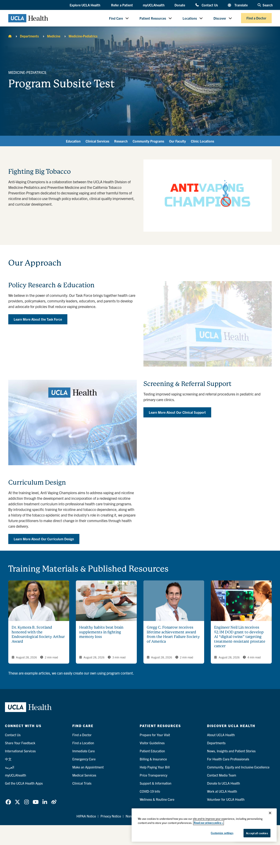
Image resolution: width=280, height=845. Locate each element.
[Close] (270, 812)
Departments (29, 36)
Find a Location (83, 743)
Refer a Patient (122, 5)
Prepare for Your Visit (155, 735)
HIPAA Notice (86, 816)
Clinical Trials (81, 783)
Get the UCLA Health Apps (24, 783)
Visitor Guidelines (152, 743)
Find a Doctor (256, 18)
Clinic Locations (202, 141)
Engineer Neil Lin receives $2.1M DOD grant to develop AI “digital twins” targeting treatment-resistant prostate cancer (239, 636)
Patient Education (152, 751)
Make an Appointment (88, 767)
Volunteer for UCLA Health (226, 799)
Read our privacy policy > (208, 823)
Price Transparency (153, 775)
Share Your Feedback (20, 743)
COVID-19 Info (150, 791)
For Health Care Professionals (228, 759)
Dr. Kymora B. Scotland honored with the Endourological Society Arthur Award (38, 634)
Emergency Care (84, 759)
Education (73, 141)
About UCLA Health (221, 735)
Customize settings (222, 833)
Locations (190, 18)
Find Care (116, 18)
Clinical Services (97, 141)
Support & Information (155, 783)
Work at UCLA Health (222, 791)
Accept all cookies (257, 833)
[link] (8, 802)
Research (121, 141)
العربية (9, 767)
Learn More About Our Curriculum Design (44, 539)
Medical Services (84, 775)
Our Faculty (177, 141)
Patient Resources (152, 18)
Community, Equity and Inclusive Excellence (238, 767)
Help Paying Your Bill (155, 767)
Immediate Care (83, 751)
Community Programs (148, 141)
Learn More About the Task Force (38, 319)
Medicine (53, 36)
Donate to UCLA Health (223, 783)
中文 (8, 759)
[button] (85, 5)
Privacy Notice (111, 816)
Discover (219, 18)
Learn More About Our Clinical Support (177, 412)
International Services (20, 751)
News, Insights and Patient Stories (231, 751)
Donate (180, 5)
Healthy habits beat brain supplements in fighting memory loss (101, 632)
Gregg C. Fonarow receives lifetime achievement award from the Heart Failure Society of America (173, 634)
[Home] (10, 36)
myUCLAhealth (154, 5)
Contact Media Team (221, 775)
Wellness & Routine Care (157, 799)
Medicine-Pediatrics (83, 36)
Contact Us (210, 5)
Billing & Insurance (153, 759)
